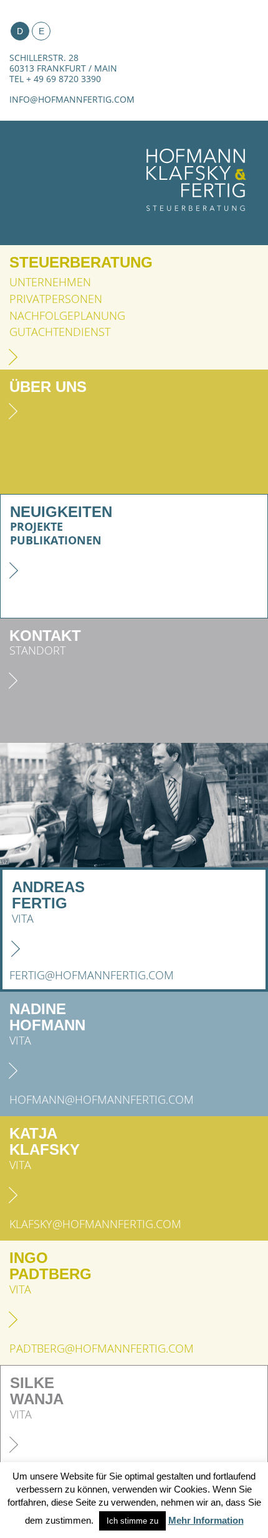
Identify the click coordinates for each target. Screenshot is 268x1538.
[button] (20, 805)
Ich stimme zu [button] (132, 1521)
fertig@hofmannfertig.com (91, 975)
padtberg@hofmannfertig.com (101, 1348)
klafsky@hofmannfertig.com (95, 1224)
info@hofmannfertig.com (72, 99)
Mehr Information (206, 1520)
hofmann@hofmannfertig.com (101, 1100)
